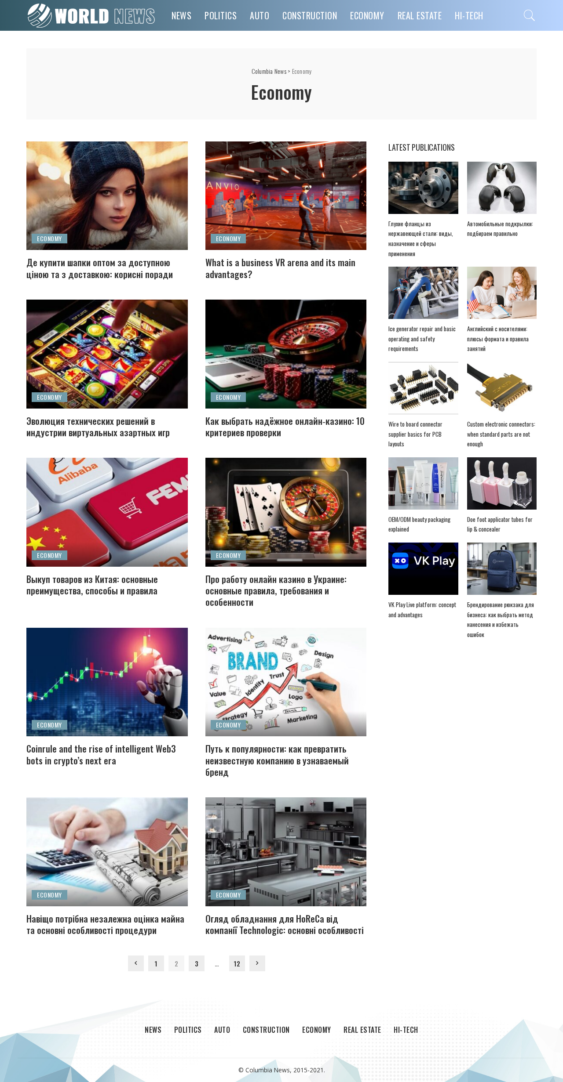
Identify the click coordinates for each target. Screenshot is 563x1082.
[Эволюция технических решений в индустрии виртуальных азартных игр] (107, 354)
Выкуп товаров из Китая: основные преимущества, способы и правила (92, 584)
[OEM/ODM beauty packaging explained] (423, 483)
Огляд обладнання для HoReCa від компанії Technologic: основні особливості (284, 924)
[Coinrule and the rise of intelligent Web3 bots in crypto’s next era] (107, 682)
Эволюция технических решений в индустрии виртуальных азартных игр (98, 426)
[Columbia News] (92, 15)
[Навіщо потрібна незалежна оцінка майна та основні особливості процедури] (107, 851)
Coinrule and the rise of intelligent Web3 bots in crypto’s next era (101, 754)
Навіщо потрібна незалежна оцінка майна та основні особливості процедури (105, 924)
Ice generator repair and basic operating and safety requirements (422, 338)
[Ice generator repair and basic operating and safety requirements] (423, 293)
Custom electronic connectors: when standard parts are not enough (501, 434)
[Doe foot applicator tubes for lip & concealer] (502, 483)
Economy (49, 238)
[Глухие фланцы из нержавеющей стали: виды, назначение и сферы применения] (423, 188)
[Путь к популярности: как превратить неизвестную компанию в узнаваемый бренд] (286, 682)
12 (237, 963)
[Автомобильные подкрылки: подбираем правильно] (502, 188)
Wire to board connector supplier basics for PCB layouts (415, 434)
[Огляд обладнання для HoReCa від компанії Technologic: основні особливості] (286, 851)
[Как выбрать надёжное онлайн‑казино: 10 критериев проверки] (286, 354)
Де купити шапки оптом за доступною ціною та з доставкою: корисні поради (99, 267)
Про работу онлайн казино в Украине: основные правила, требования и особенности (276, 590)
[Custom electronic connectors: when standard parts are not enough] (502, 388)
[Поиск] (530, 15)
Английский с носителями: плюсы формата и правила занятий (498, 338)
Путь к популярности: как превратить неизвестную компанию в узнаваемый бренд (277, 760)
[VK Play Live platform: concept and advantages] (423, 569)
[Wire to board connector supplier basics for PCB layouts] (423, 388)
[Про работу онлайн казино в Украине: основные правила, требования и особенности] (286, 512)
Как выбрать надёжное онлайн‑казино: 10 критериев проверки (285, 426)
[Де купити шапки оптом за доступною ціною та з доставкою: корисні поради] (107, 195)
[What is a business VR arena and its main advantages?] (286, 195)
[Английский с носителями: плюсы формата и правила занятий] (502, 293)
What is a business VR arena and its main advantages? (280, 267)
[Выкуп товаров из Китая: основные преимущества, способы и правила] (107, 512)
